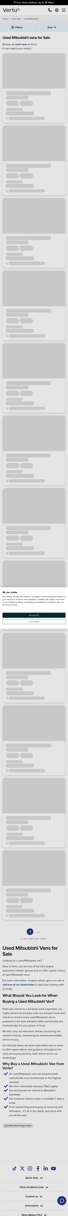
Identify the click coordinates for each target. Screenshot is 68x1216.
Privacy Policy (12, 605)
